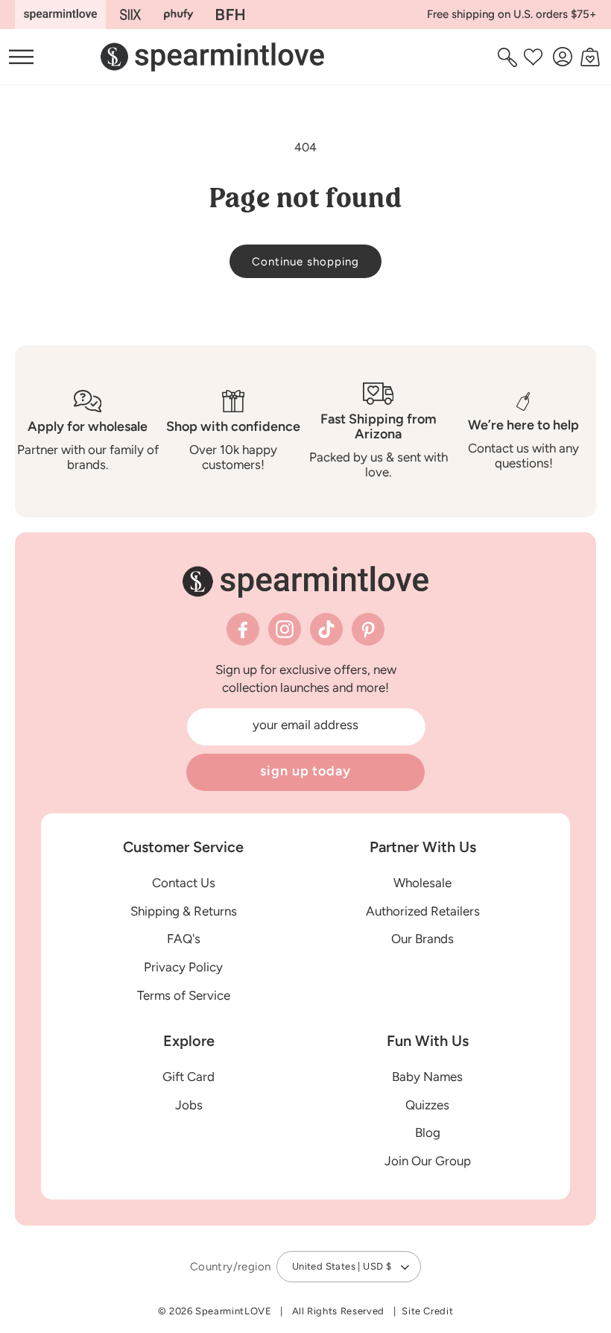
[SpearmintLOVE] (60, 14)
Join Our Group (427, 1160)
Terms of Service (183, 995)
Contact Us (183, 882)
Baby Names (427, 1076)
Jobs (189, 1104)
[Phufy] (178, 14)
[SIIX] (131, 14)
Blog (427, 1132)
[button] (509, 56)
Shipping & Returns (183, 911)
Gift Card (188, 1076)
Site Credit (427, 1311)
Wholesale (422, 882)
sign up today (305, 771)
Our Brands (422, 938)
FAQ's (183, 938)
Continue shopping (305, 261)
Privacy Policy (183, 966)
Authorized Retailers (423, 911)
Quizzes (427, 1104)
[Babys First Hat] (230, 14)
